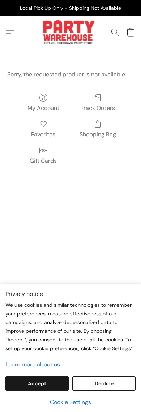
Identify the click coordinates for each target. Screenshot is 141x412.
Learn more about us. (33, 364)
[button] (70, 32)
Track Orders (98, 108)
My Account (43, 108)
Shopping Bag (98, 134)
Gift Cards (43, 161)
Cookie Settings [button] (70, 402)
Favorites (43, 134)
